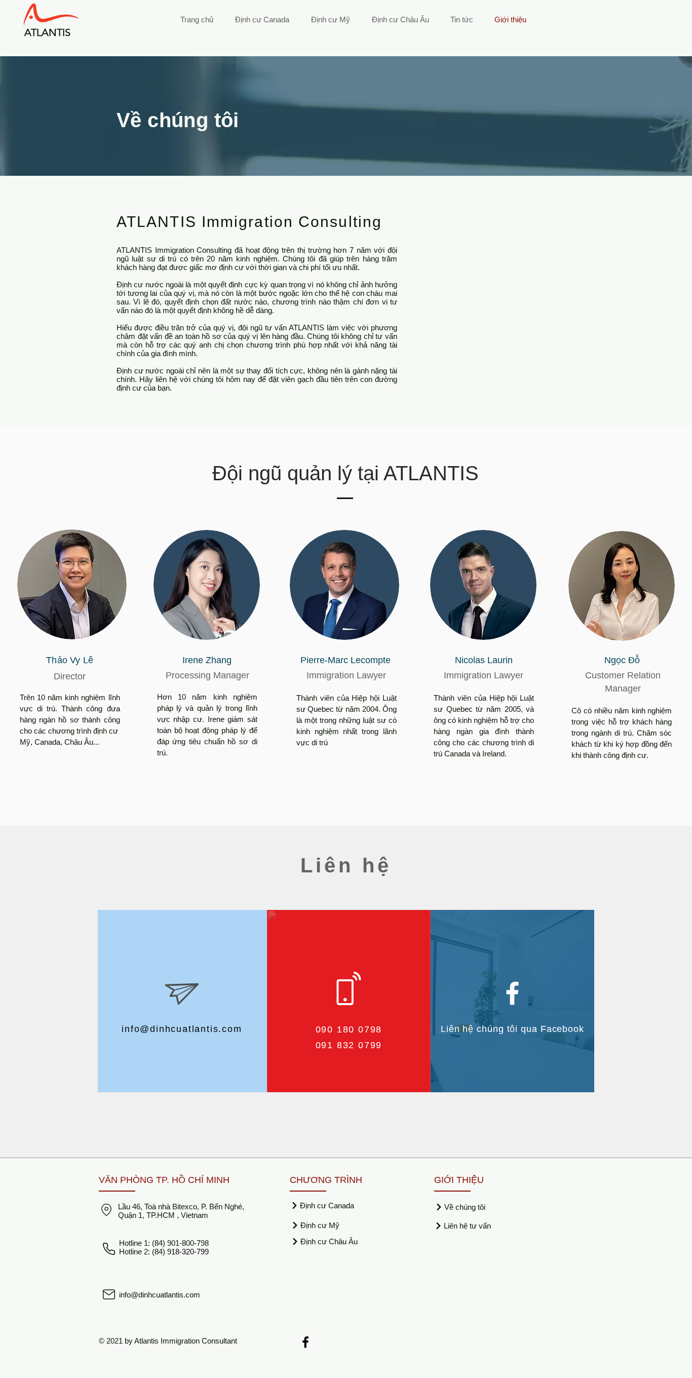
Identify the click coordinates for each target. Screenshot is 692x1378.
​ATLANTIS (47, 32)
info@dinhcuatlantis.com (182, 1029)
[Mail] (109, 1294)
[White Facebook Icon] (512, 993)
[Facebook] (305, 1342)
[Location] (106, 1209)
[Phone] (109, 1249)
